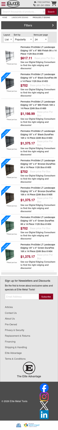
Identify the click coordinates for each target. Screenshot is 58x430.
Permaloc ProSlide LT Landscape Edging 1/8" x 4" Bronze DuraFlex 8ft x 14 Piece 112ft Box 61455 (38, 164)
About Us (10, 318)
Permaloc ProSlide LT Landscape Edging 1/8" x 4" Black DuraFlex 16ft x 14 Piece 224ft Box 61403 (38, 134)
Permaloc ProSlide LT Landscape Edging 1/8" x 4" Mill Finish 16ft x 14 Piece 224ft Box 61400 (38, 105)
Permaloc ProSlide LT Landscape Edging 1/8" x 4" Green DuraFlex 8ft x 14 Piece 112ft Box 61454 (38, 221)
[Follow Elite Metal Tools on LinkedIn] (44, 414)
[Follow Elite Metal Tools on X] (44, 405)
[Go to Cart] (54, 4)
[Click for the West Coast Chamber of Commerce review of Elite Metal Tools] (32, 425)
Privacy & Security (14, 330)
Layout (7, 34)
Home (4, 17)
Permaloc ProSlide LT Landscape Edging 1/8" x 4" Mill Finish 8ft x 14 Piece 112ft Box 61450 (39, 50)
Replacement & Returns (17, 335)
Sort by (17, 34)
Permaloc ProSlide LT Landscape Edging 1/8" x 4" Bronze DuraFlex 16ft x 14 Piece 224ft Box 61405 (38, 191)
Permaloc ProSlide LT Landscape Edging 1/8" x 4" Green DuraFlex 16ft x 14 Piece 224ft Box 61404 (38, 248)
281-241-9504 (43, 5)
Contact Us (11, 313)
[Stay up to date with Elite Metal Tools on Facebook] (44, 387)
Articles (9, 307)
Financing (10, 341)
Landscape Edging (20, 17)
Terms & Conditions (15, 358)
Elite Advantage (13, 353)
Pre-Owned (11, 324)
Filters (28, 25)
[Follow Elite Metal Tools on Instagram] (44, 396)
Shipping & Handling (16, 347)
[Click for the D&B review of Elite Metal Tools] (18, 425)
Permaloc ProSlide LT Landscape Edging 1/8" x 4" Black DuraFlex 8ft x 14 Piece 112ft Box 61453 (39, 78)
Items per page (41, 34)
